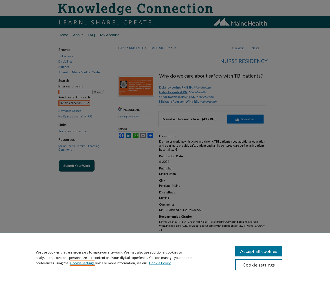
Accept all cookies (258, 251)
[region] (165, 257)
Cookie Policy (160, 263)
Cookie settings (82, 263)
